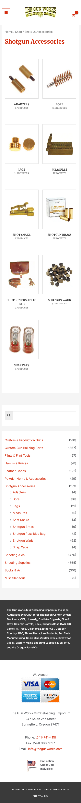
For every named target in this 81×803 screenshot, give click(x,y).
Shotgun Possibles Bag (29, 534)
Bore (16, 499)
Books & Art (13, 570)
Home (9, 31)
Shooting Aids (15, 555)
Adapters (19, 492)
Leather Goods (15, 471)
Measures (20, 513)
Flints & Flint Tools (17, 455)
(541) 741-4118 (46, 737)
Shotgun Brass (23, 527)
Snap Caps (20, 547)
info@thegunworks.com (45, 749)
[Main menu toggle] (6, 12)
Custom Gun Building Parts (24, 448)
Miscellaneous (15, 578)
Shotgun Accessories (20, 486)
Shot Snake (21, 520)
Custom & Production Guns (24, 440)
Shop (18, 31)
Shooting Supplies (17, 563)
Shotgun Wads (23, 540)
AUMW (44, 796)
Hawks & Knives (16, 463)
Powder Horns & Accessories (25, 478)
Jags (16, 506)
